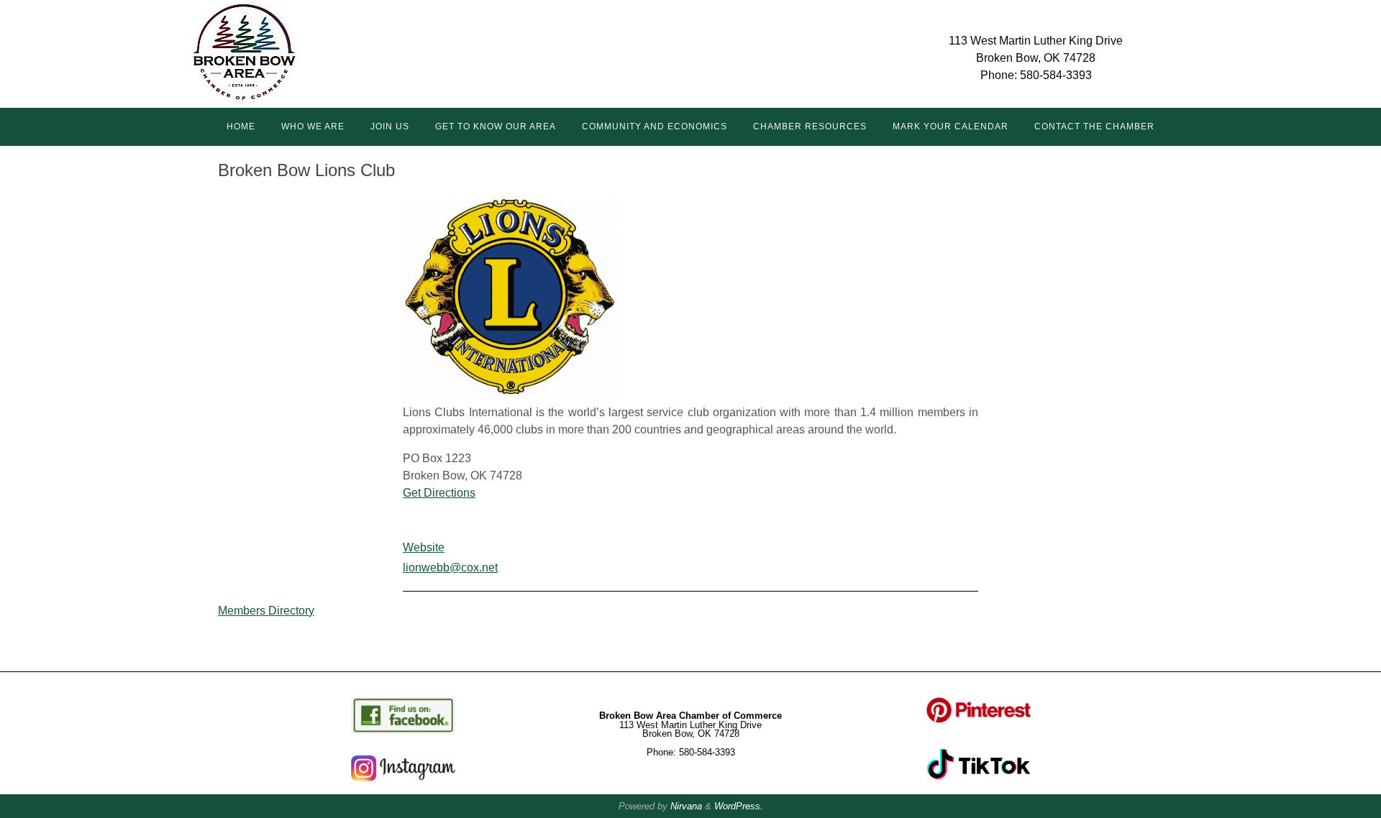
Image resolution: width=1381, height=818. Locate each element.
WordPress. (738, 806)
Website (424, 547)
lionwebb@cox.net (450, 567)
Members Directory (266, 611)
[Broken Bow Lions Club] (511, 395)
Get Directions (439, 493)
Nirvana (686, 806)
